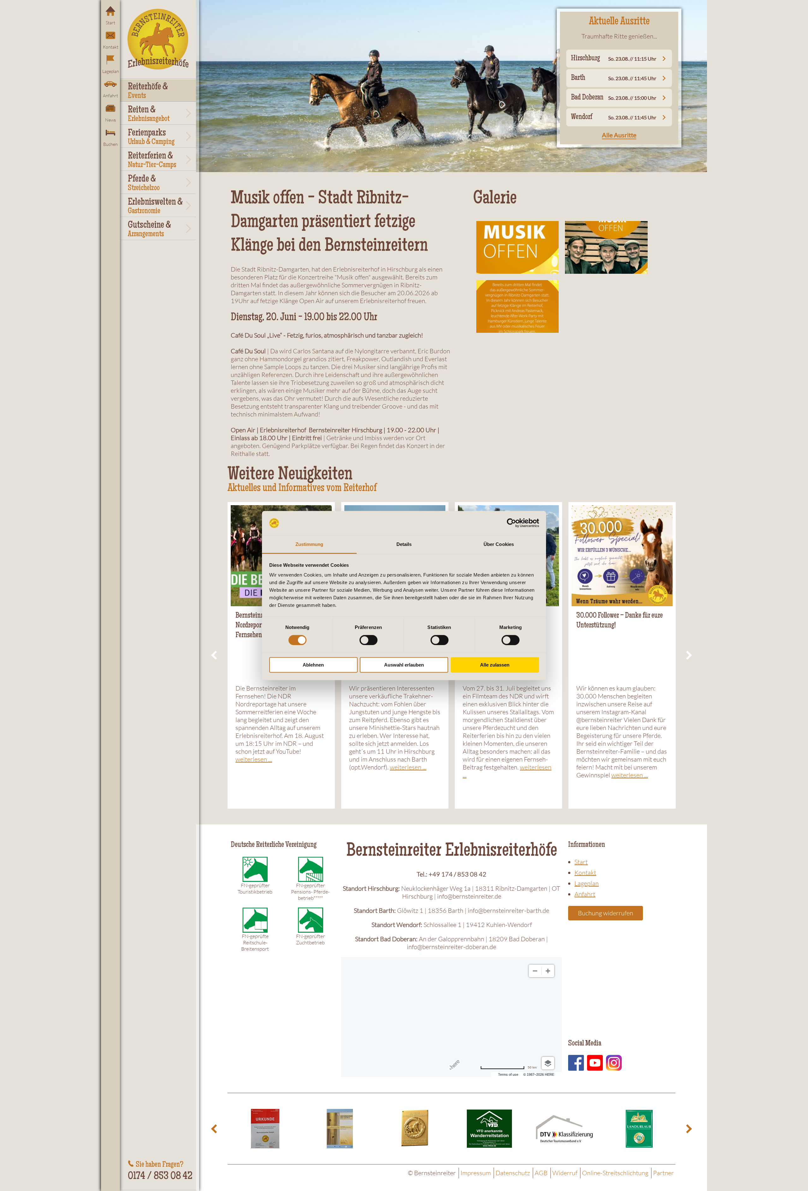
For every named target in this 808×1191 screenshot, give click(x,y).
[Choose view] (548, 1063)
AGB (541, 1173)
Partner (663, 1173)
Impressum (475, 1173)
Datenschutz (513, 1173)
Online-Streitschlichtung (615, 1173)
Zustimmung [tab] (309, 544)
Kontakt (110, 47)
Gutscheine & (149, 229)
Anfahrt (110, 95)
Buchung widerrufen (605, 913)
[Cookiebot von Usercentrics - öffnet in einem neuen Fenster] (511, 523)
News (110, 120)
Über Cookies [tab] (499, 544)
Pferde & (144, 183)
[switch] (368, 640)
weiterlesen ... (253, 759)
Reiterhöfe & (148, 91)
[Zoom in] (548, 971)
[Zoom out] (535, 971)
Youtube (595, 1063)
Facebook (576, 1063)
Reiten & (148, 114)
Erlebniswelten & (155, 206)
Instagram (614, 1063)
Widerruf (564, 1173)
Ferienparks (151, 137)
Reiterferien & (152, 160)
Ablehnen (313, 664)
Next (688, 655)
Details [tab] (404, 544)
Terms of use (508, 1074)
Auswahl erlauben (404, 664)
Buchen (110, 144)
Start (110, 22)
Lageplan (110, 71)
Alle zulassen (494, 664)
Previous (215, 655)
